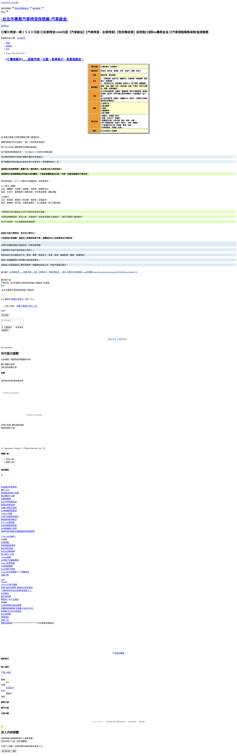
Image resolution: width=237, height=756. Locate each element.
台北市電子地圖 (8, 569)
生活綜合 (21, 38)
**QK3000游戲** (8, 537)
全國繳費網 (6, 499)
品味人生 (5, 620)
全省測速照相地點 (9, 525)
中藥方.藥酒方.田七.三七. (27, 306)
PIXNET (100, 722)
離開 (14, 751)
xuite (3, 580)
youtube (4, 582)
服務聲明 (142, 722)
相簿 (8, 43)
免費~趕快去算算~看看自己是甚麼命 (17, 588)
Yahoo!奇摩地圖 (8, 563)
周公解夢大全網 (8, 496)
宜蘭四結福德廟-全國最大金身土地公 (17, 608)
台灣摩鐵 (5, 542)
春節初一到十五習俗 (10, 599)
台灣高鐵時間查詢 (9, 511)
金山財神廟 (6, 614)
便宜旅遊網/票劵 (8, 545)
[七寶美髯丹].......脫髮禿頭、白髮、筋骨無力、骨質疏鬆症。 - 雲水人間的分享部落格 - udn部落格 (51, 272)
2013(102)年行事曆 (9, 585)
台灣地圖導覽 (7, 566)
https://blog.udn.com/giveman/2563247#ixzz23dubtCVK (115, 272)
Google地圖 (6, 557)
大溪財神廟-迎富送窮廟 (11, 605)
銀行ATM (5, 490)
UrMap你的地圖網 (9, 572)
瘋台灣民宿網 (7, 548)
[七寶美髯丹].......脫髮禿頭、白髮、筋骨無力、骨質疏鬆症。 (45, 59)
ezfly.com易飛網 (7, 522)
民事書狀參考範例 (9, 487)
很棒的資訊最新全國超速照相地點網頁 (18, 531)
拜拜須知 (5, 617)
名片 (8, 49)
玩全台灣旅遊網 (8, 551)
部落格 (9, 46)
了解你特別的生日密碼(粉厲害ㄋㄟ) (16, 590)
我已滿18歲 (6, 751)
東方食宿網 (6, 596)
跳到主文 (5, 26)
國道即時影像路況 (9, 520)
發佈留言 (5, 330)
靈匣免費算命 (7, 623)
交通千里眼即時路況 (10, 517)
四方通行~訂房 (7, 554)
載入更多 (5, 315)
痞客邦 (14, 299)
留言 (19, 299)
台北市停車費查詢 (9, 502)
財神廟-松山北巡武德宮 (11, 611)
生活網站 (5, 593)
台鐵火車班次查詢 (9, 508)
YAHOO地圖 (6, 514)
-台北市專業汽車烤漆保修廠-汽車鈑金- (34, 19)
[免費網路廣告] (24, 572)
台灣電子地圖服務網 (10, 560)
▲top (3, 310)
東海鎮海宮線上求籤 (10, 493)
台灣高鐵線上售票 (9, 528)
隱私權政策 (132, 722)
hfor (2, 285)
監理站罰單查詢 (8, 505)
